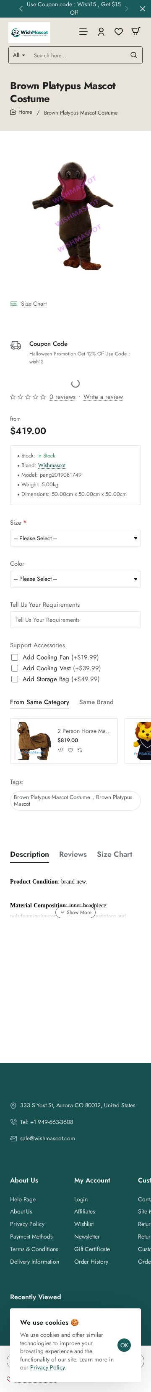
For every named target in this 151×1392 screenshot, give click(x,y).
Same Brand (96, 702)
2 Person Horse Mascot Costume (84, 731)
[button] (21, 8)
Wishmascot (51, 465)
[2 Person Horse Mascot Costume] (33, 741)
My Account (92, 1180)
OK (124, 1345)
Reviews (73, 854)
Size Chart (34, 304)
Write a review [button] (103, 396)
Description (29, 854)
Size (15, 522)
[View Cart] (136, 31)
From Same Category (39, 702)
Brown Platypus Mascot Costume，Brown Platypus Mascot (73, 800)
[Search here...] (133, 55)
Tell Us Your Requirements (45, 605)
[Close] (143, 9)
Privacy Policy (47, 1367)
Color (17, 564)
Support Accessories (37, 645)
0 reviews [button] (62, 396)
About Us (24, 1180)
